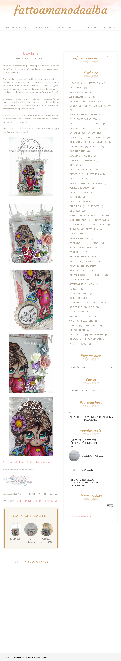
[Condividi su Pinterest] (51, 493)
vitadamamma (94, 339)
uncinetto (76, 334)
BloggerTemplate (41, 657)
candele (75, 133)
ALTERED (74, 101)
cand (100, 128)
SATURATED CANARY (81, 284)
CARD (20, 500)
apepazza (95, 101)
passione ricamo (80, 247)
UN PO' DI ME (77, 330)
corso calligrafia (82, 160)
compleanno (97, 142)
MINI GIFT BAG (34, 500)
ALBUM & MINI (78, 92)
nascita (74, 229)
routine (98, 275)
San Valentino (79, 279)
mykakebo (100, 224)
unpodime (97, 334)
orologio (76, 233)
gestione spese (79, 201)
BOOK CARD (76, 114)
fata (99, 183)
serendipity (77, 302)
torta (73, 325)
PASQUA (93, 243)
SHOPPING (75, 307)
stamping (75, 316)
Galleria (75, 197)
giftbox (93, 206)
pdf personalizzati (82, 256)
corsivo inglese (80, 155)
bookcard (97, 114)
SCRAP (73, 288)
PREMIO (91, 266)
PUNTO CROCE (78, 270)
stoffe (93, 316)
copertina (76, 146)
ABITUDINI (75, 87)
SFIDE (96, 302)
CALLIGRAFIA (77, 123)
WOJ (83, 343)
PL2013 (90, 261)
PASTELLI (51, 500)
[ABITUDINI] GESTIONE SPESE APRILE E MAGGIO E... (91, 418)
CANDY (91, 133)
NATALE (91, 229)
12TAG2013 (75, 83)
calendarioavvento (83, 119)
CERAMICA (75, 142)
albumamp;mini (79, 97)
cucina (74, 165)
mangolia (98, 215)
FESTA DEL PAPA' (79, 192)
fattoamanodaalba (60, 10)
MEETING (75, 220)
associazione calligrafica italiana (94, 106)
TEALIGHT (87, 321)
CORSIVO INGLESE (92, 455)
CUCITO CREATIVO (80, 169)
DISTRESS (93, 174)
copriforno (77, 151)
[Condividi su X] (45, 493)
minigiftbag (77, 224)
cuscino (74, 174)
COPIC (94, 146)
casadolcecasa (95, 137)
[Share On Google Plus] (56, 493)
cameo (97, 123)
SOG (91, 307)
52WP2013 (95, 83)
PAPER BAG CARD (79, 238)
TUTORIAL (90, 325)
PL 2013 (74, 261)
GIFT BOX (75, 206)
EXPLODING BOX (79, 178)
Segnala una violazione (80, 516)
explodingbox (79, 183)
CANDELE (87, 469)
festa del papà (79, 188)
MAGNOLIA (76, 215)
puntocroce (77, 275)
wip (71, 343)
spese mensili (78, 311)
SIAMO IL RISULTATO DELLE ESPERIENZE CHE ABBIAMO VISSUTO (85, 482)
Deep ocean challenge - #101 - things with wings (27, 462)
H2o (72, 210)
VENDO (73, 339)
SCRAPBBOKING (79, 293)
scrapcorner (78, 298)
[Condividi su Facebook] (39, 493)
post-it (74, 266)
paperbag (75, 243)
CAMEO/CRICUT (79, 128)
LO (84, 210)
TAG (71, 321)
